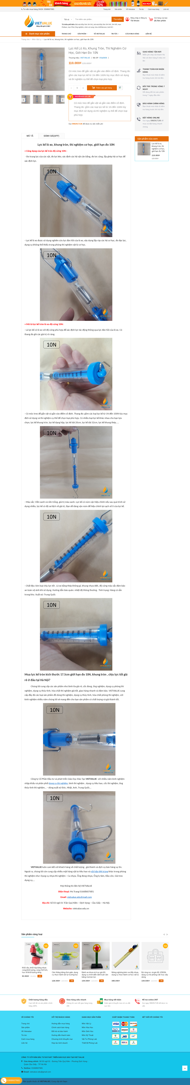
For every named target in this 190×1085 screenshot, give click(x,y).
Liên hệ (166, 9)
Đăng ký (144, 18)
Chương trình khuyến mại (62, 1039)
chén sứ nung (89, 27)
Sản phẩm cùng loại (31, 934)
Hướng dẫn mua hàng (61, 1023)
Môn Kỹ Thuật (87, 1035)
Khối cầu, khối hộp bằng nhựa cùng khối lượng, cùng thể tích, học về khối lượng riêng (34, 970)
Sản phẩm (118, 9)
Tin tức (141, 9)
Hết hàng (86, 985)
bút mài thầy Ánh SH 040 (102, 24)
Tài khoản (135, 21)
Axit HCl (110, 27)
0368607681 (49, 9)
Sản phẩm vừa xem (147, 138)
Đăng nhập (135, 18)
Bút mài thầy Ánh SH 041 (84, 24)
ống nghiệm (79, 27)
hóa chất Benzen (101, 27)
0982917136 (77, 124)
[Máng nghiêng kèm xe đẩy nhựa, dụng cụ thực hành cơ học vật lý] (125, 956)
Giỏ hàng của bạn (160, 18)
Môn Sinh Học (87, 1031)
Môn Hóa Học (87, 1027)
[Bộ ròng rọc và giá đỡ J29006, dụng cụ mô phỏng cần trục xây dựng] (155, 956)
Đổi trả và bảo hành (60, 1031)
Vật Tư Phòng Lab (89, 1039)
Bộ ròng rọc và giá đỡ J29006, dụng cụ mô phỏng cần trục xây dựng (154, 974)
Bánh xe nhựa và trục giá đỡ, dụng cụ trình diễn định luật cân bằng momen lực (94, 974)
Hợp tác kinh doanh (60, 1043)
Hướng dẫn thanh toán (61, 1035)
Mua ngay (26, 980)
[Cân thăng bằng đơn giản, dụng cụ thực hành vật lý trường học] (65, 956)
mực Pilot (71, 27)
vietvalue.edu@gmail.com (40, 1072)
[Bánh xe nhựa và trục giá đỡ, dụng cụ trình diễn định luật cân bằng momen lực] (95, 956)
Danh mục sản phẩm (39, 34)
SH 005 (114, 24)
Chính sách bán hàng (60, 1027)
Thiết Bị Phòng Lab (89, 1043)
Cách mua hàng (153, 9)
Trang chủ (107, 9)
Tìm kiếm (117, 19)
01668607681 (37, 1068)
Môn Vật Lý (86, 1023)
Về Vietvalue (130, 9)
